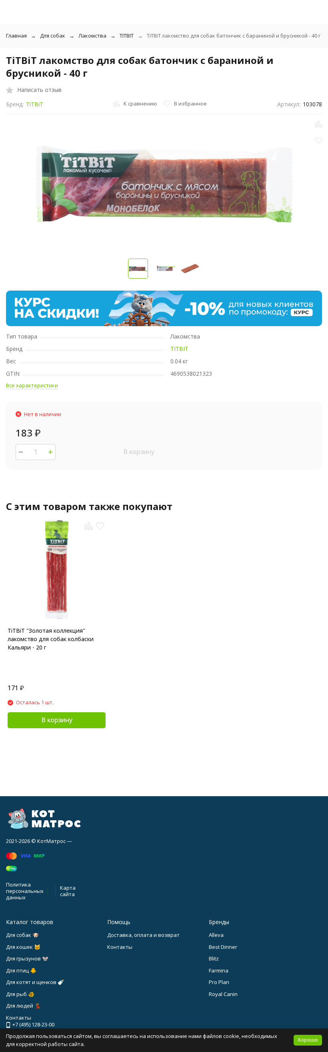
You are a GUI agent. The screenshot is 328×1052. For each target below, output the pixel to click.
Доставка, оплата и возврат (143, 934)
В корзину (138, 451)
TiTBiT (34, 104)
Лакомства (92, 35)
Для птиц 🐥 (21, 970)
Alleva (216, 934)
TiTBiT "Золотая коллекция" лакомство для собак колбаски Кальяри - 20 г (51, 639)
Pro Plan (219, 982)
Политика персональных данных (25, 891)
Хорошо (308, 1039)
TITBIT (127, 35)
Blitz (214, 958)
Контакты (119, 946)
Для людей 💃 (23, 1005)
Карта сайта (68, 891)
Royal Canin (223, 994)
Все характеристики (32, 385)
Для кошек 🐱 (23, 946)
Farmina (218, 970)
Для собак (52, 35)
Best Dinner (223, 946)
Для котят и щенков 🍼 (35, 982)
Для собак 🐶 (22, 934)
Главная (16, 35)
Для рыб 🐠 (20, 994)
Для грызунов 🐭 (27, 958)
